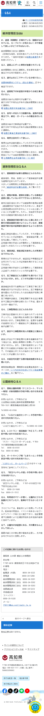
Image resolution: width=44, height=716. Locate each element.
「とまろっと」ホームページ (14, 464)
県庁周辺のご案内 (11, 684)
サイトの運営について (14, 645)
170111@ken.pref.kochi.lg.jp (17, 605)
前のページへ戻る (23, 618)
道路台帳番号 (33, 57)
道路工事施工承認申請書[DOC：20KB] (20, 133)
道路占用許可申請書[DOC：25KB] (18, 108)
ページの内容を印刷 (34, 20)
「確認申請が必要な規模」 (17, 187)
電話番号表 (23, 678)
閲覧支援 (27, 5)
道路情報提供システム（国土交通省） (18, 82)
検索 (34, 5)
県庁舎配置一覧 (10, 678)
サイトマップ (33, 649)
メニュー (40, 5)
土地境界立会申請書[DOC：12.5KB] (19, 158)
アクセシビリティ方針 (14, 649)
